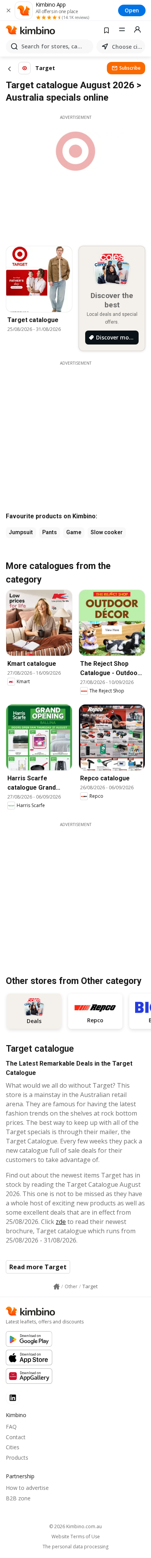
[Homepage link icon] (56, 1287)
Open (132, 10)
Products (17, 1457)
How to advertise (27, 1487)
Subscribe (130, 68)
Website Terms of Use (75, 1537)
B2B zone (18, 1498)
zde (61, 1221)
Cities (12, 1447)
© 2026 (75, 1526)
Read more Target (38, 1267)
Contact (16, 1437)
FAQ (11, 1426)
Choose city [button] (127, 46)
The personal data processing (75, 1547)
